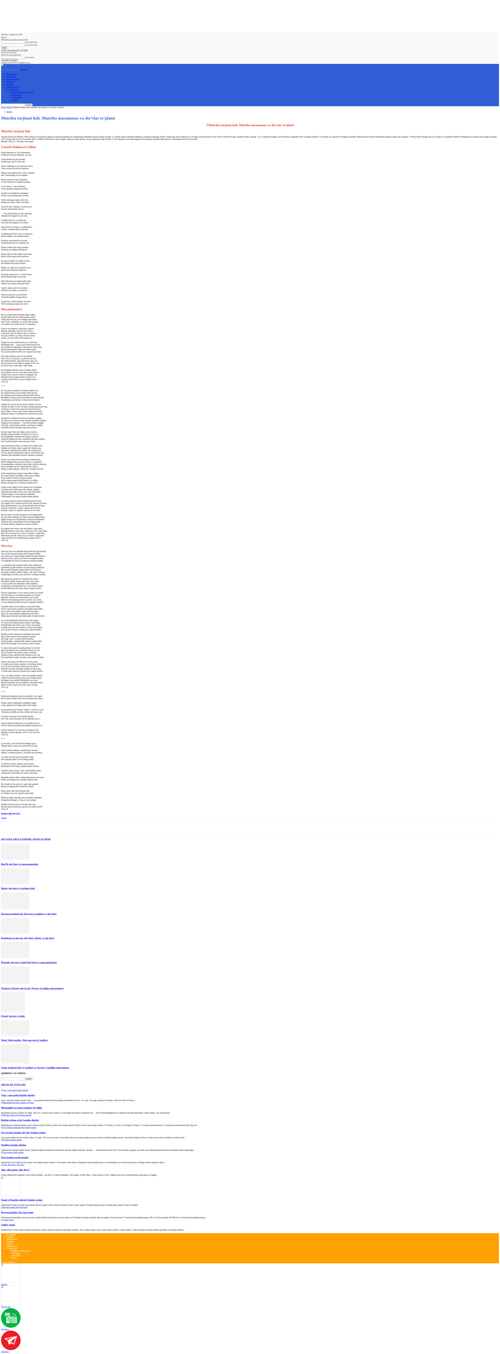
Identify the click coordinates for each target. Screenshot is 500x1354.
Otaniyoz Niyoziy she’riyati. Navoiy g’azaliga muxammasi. (32, 988)
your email (29, 57)
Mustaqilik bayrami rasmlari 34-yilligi (21, 1107)
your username (31, 42)
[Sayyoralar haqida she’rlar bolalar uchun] (18, 1127)
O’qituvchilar (12, 89)
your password (31, 45)
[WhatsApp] (33, 826)
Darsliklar (10, 76)
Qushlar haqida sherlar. (13, 1145)
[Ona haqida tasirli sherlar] (12, 1152)
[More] (43, 827)
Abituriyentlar (12, 87)
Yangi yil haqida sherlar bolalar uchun (22, 1200)
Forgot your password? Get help (14, 50)
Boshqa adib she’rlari (10, 813)
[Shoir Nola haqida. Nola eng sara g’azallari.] (15, 1035)
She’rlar (10, 84)
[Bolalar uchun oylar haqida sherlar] (16, 1115)
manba (4, 818)
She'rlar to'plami (13, 1084)
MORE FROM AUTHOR (38, 839)
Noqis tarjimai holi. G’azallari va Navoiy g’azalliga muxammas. (35, 1067)
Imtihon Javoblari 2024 (22, 92)
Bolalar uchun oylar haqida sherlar (20, 1120)
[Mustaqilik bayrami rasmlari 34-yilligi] (17, 1103)
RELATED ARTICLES (13, 839)
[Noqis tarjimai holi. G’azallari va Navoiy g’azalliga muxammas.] (15, 1063)
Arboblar (10, 82)
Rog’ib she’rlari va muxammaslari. (20, 864)
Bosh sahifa (11, 74)
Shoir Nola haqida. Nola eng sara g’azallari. (24, 1040)
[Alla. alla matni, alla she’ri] (12, 1165)
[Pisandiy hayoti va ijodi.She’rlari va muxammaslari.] (15, 957)
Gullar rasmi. (8, 1224)
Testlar (14, 100)
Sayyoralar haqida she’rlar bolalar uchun (23, 1132)
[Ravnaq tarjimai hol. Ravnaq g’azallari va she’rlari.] (15, 909)
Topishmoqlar (12, 79)
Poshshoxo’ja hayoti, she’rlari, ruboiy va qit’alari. (28, 938)
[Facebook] (5, 826)
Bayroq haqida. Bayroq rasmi (17, 1212)
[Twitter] (14, 826)
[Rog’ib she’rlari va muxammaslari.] (15, 859)
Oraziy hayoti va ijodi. (13, 1016)
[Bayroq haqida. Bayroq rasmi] (14, 1207)
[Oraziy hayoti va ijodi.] (13, 1011)
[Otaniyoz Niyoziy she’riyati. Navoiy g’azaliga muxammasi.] (15, 983)
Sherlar (9, 107)
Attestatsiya (16, 97)
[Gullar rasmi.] (7, 1220)
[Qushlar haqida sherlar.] (11, 1140)
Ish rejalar (16, 95)
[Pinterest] (24, 826)
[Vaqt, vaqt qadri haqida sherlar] (14, 1090)
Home (3, 107)
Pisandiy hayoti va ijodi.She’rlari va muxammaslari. (29, 962)
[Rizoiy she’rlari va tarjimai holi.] (15, 883)
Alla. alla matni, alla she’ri (15, 1169)
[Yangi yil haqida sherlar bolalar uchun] (11, 1195)
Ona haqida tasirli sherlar (15, 1157)
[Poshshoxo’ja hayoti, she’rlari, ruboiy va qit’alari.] (15, 933)
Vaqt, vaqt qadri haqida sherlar (18, 1095)
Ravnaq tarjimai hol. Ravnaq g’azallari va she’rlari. (29, 914)
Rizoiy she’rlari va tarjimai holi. (18, 888)
